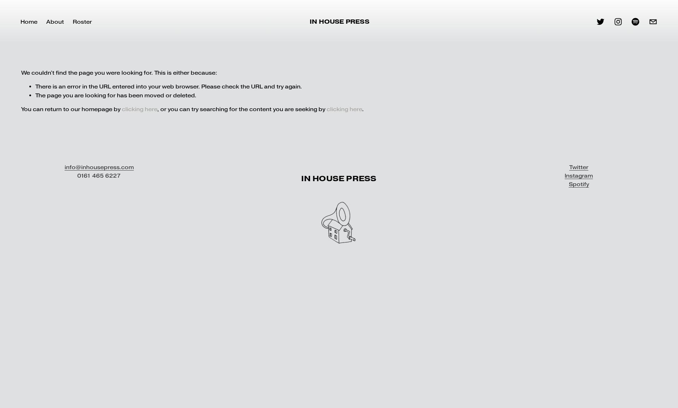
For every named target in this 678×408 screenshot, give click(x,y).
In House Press (339, 21)
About (55, 21)
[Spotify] (635, 21)
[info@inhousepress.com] (653, 21)
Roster (82, 21)
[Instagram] (618, 21)
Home (28, 21)
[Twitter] (600, 21)
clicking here (139, 109)
